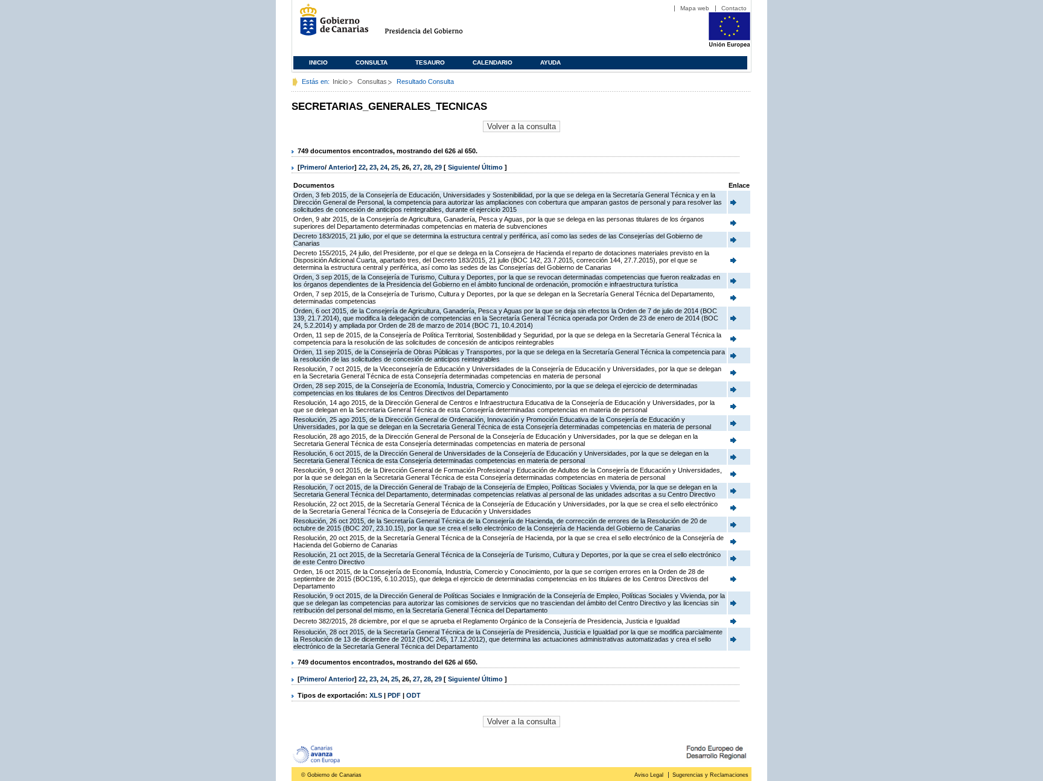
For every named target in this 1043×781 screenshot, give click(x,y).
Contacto (734, 8)
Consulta (372, 62)
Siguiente (463, 167)
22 (362, 167)
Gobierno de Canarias (330, 24)
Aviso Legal (648, 775)
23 (373, 167)
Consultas (372, 81)
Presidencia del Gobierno (435, 24)
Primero (312, 167)
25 (394, 167)
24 (384, 167)
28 (427, 167)
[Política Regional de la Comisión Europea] (729, 45)
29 (438, 167)
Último (493, 167)
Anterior (341, 167)
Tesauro (430, 62)
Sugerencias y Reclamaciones (710, 775)
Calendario (492, 62)
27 (416, 167)
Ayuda (550, 62)
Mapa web (694, 8)
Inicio (318, 62)
